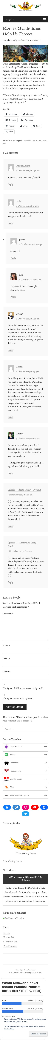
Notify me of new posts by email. (18, 698)
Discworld (27, 141)
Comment (8, 613)
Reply (10, 184)
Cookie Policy (9, 1029)
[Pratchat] (25, 9)
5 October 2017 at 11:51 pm (28, 438)
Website (6, 672)
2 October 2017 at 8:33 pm (27, 371)
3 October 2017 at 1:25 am (30, 280)
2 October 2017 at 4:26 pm (27, 319)
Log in (6, 933)
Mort (44, 141)
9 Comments (36, 40)
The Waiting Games (12, 861)
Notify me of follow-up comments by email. (23, 688)
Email (6, 658)
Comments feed (10, 941)
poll (4, 144)
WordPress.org (10, 946)
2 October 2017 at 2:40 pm (28, 170)
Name (6, 645)
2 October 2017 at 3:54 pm (27, 206)
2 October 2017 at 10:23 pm (31, 244)
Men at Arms (36, 141)
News (13, 141)
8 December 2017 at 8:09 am (20, 551)
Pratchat (12, 973)
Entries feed (8, 937)
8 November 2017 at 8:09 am (20, 495)
